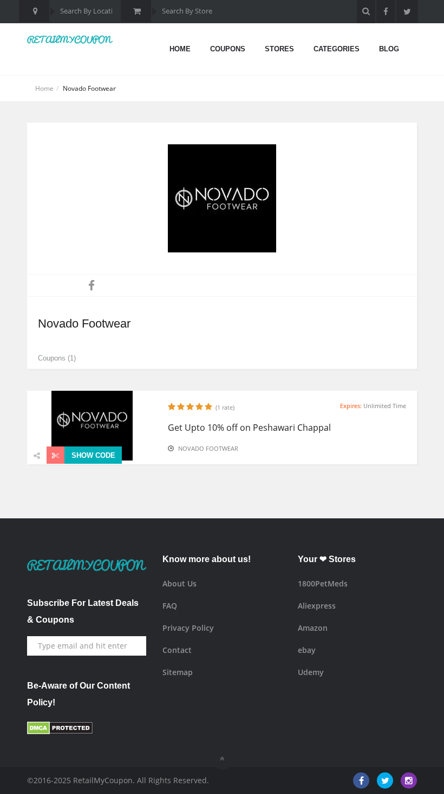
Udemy (311, 672)
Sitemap (177, 672)
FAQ (169, 605)
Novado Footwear (208, 448)
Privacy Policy (188, 628)
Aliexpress (317, 605)
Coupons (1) (57, 358)
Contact (177, 650)
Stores (279, 49)
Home (180, 49)
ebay (307, 650)
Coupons (227, 49)
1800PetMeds (323, 583)
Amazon (313, 628)
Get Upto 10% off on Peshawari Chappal (249, 427)
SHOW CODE (92, 455)
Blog (389, 49)
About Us (179, 583)
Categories (337, 49)
